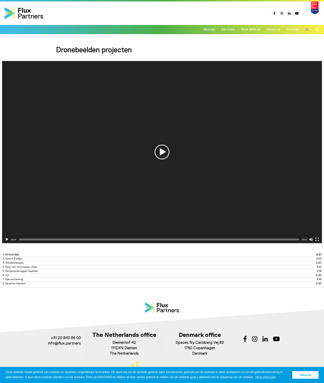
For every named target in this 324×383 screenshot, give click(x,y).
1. (11, 254)
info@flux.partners (64, 343)
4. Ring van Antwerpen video (20, 267)
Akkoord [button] (305, 374)
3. (13, 263)
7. (13, 279)
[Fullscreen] (317, 239)
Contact (292, 29)
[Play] (7, 239)
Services (228, 29)
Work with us (250, 29)
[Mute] (311, 239)
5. (20, 271)
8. (14, 283)
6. (6, 275)
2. (12, 258)
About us (273, 29)
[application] (162, 152)
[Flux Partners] (24, 13)
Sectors (209, 29)
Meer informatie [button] (265, 377)
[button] (162, 152)
